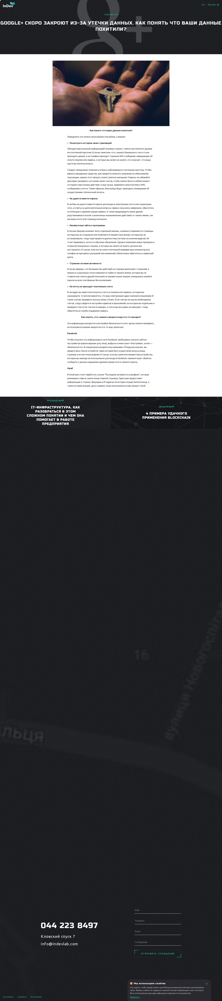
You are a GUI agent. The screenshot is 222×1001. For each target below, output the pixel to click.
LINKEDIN (21, 997)
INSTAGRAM (36, 997)
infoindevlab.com (59, 944)
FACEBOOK (8, 997)
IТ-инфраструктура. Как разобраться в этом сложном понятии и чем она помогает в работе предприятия (55, 416)
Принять (135, 997)
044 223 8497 (69, 925)
